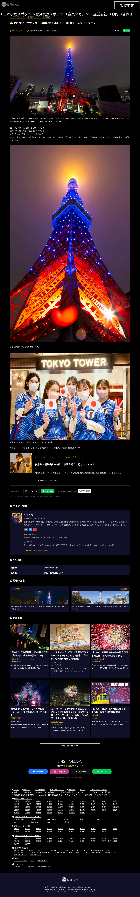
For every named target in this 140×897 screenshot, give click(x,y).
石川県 (104, 804)
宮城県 (49, 801)
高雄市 (104, 829)
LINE (127, 31)
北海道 (16, 801)
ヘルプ (82, 790)
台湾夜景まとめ (35, 855)
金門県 (93, 832)
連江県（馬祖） (107, 841)
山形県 (71, 801)
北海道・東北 (19, 819)
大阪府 (60, 807)
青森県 (27, 801)
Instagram (61, 771)
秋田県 (60, 801)
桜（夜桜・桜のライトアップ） (101, 850)
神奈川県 (28, 804)
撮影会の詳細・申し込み (47, 480)
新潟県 (60, 804)
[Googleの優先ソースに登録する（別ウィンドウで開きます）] (84, 491)
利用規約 (71, 790)
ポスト (119, 31)
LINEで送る (49, 491)
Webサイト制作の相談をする (50, 795)
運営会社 (100, 14)
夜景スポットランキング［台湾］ (28, 836)
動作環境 (88, 795)
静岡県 (38, 807)
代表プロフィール (57, 790)
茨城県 (93, 801)
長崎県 (27, 813)
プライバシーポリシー (98, 790)
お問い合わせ (122, 14)
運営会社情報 (40, 790)
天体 (70, 852)
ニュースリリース (73, 795)
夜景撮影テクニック (44, 866)
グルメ (85, 852)
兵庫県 (82, 807)
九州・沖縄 (67, 822)
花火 (85, 850)
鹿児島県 (72, 813)
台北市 (16, 829)
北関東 (33, 819)
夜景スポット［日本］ (23, 799)
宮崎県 (60, 813)
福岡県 (115, 810)
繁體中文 (127, 5)
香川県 (82, 810)
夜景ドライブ (42, 861)
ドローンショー (59, 852)
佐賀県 (16, 813)
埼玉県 (38, 804)
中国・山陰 (34, 822)
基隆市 (49, 829)
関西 (15, 822)
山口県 (60, 810)
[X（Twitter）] (30, 529)
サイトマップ (101, 795)
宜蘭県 (60, 832)
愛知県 (16, 807)
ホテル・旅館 (95, 852)
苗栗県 (49, 832)
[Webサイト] (26, 529)
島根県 (27, 810)
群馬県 (115, 801)
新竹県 (71, 829)
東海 (97, 819)
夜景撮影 (65, 850)
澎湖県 (82, 832)
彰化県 (27, 832)
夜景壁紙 (30, 866)
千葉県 (49, 804)
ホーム (16, 790)
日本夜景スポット (17, 14)
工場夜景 (30, 850)
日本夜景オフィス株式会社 (63, 890)
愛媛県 (93, 810)
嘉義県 (27, 841)
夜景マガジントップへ (70, 746)
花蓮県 (71, 832)
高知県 (104, 810)
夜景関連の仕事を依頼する (23, 795)
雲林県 (16, 841)
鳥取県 (16, 810)
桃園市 (38, 829)
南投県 (38, 832)
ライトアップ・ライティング (40, 852)
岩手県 (38, 801)
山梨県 (71, 804)
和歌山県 (116, 807)
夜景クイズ (76, 850)
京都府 (71, 807)
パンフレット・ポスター (89, 792)
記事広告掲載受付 (68, 792)
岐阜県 (27, 807)
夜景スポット (19, 850)
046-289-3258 (69, 887)
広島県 (49, 810)
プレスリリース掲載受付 (46, 792)
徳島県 (71, 810)
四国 (48, 822)
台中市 (82, 829)
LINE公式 (103, 772)
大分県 (49, 813)
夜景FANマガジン (22, 848)
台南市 (93, 829)
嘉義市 (27, 844)
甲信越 (66, 819)
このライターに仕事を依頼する (38, 550)
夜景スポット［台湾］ (23, 826)
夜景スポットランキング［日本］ (28, 817)
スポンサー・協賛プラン (23, 792)
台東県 (16, 832)
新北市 (27, 829)
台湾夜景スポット (49, 14)
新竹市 (60, 829)
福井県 (115, 804)
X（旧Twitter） (82, 772)
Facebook (40, 771)
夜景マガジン (78, 14)
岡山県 (38, 810)
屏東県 (115, 829)
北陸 (81, 819)
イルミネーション (20, 852)
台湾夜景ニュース (20, 855)
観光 (77, 852)
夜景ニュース (42, 850)
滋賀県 (93, 807)
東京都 (16, 804)
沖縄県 (82, 813)
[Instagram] (35, 529)
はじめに (26, 790)
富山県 (93, 804)
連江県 (104, 832)
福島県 (82, 801)
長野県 (82, 804)
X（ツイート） (32, 491)
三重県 (49, 807)
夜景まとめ (54, 850)
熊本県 (38, 813)
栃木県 (104, 801)
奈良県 (104, 807)
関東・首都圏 (51, 819)
